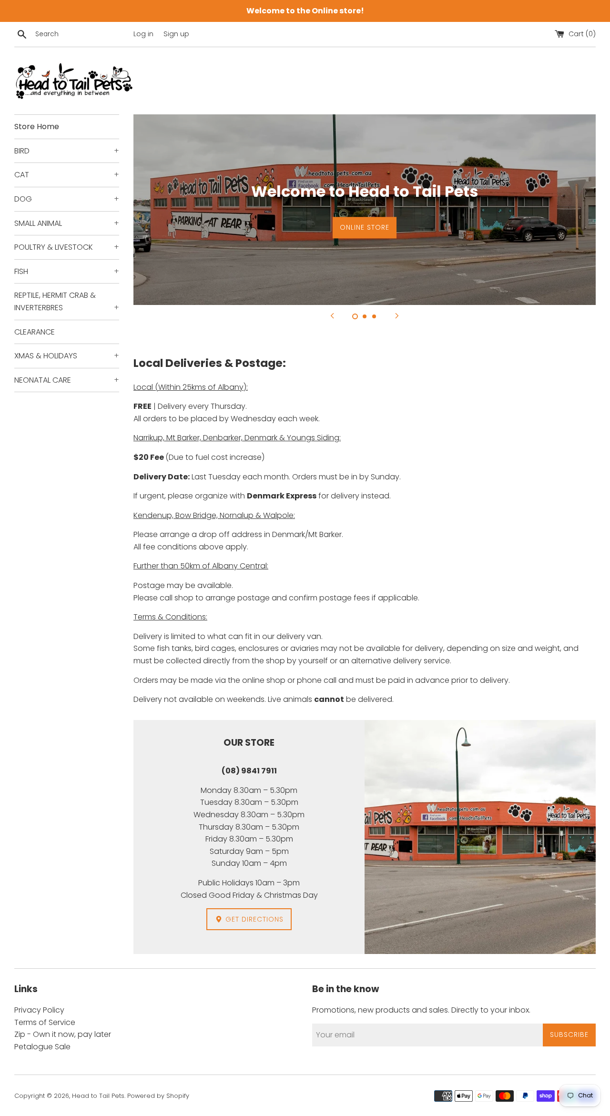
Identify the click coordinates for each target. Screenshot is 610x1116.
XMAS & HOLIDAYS (66, 355)
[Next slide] (396, 315)
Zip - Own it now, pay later (62, 1034)
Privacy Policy (39, 1009)
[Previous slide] (332, 315)
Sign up (176, 34)
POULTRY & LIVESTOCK (66, 247)
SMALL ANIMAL (66, 223)
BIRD (66, 150)
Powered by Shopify (158, 1096)
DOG (66, 198)
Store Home (36, 126)
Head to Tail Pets (98, 1096)
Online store (364, 227)
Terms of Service (44, 1022)
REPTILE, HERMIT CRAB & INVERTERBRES (66, 301)
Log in (143, 34)
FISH (66, 271)
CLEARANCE (34, 331)
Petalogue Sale (42, 1046)
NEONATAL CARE (66, 380)
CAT (66, 174)
